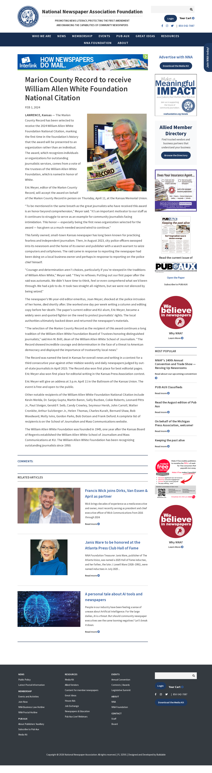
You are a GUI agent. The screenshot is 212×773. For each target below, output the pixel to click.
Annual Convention (120, 679)
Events (104, 36)
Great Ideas (145, 36)
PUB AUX (123, 36)
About (123, 43)
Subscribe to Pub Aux (28, 729)
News (61, 36)
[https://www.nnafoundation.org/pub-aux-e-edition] (176, 234)
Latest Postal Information (31, 684)
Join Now (23, 701)
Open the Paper (176, 277)
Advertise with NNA (176, 57)
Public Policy (24, 679)
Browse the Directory (175, 155)
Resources (170, 36)
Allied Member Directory (176, 130)
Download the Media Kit (176, 65)
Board (114, 724)
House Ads (70, 700)
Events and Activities (28, 696)
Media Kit (22, 734)
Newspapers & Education (77, 711)
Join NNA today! (207, 57)
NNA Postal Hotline (27, 712)
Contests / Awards (120, 684)
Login (170, 18)
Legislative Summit (121, 690)
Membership (82, 36)
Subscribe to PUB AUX (176, 284)
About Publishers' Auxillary (31, 724)
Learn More (174, 338)
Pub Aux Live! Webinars (76, 716)
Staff (113, 718)
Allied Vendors (72, 684)
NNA (113, 701)
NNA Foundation (98, 43)
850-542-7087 (180, 694)
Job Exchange (72, 706)
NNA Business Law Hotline (31, 707)
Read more (91, 523)
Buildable (161, 754)
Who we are (41, 36)
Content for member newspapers (81, 690)
